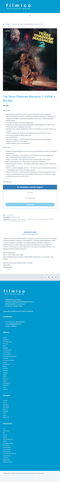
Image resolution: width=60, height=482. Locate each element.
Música (5, 377)
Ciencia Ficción (7, 350)
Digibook (5, 411)
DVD (4, 413)
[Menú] (30, 15)
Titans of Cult (6, 455)
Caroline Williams (33, 219)
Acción (5, 337)
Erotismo (5, 368)
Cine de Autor (7, 354)
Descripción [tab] (30, 232)
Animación (6, 339)
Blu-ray (5, 403)
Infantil (5, 374)
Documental (6, 364)
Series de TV (6, 383)
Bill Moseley (23, 219)
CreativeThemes (22, 473)
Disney (5, 437)
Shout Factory (7, 449)
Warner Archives (7, 462)
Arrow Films (6, 431)
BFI (4, 433)
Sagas (5, 381)
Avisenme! (30, 204)
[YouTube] (56, 277)
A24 (4, 429)
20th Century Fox (7, 439)
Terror (13, 217)
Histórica (5, 372)
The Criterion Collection (9, 453)
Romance (5, 379)
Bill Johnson (14, 219)
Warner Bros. (6, 460)
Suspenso (6, 385)
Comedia (5, 358)
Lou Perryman (12, 221)
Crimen (5, 362)
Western (5, 389)
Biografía (5, 348)
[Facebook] (45, 277)
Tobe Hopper (22, 221)
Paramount (6, 445)
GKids (4, 441)
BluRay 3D (6, 417)
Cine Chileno (6, 352)
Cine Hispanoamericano (9, 356)
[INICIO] (3, 24)
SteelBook (6, 405)
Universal (5, 457)
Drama (5, 366)
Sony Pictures (7, 451)
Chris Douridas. (44, 219)
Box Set (5, 409)
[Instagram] (52, 277)
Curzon (5, 435)
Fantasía (5, 370)
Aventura (5, 343)
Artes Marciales (7, 341)
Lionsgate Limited (8, 443)
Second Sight (6, 447)
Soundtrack (6, 407)
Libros (4, 415)
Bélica (4, 346)
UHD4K (18, 217)
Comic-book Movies (8, 360)
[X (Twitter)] (49, 277)
